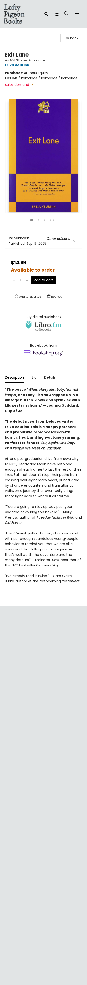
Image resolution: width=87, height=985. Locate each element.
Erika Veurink (17, 65)
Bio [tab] (34, 377)
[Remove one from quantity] (14, 280)
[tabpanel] (43, 491)
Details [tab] (50, 377)
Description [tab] (14, 377)
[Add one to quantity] (27, 280)
